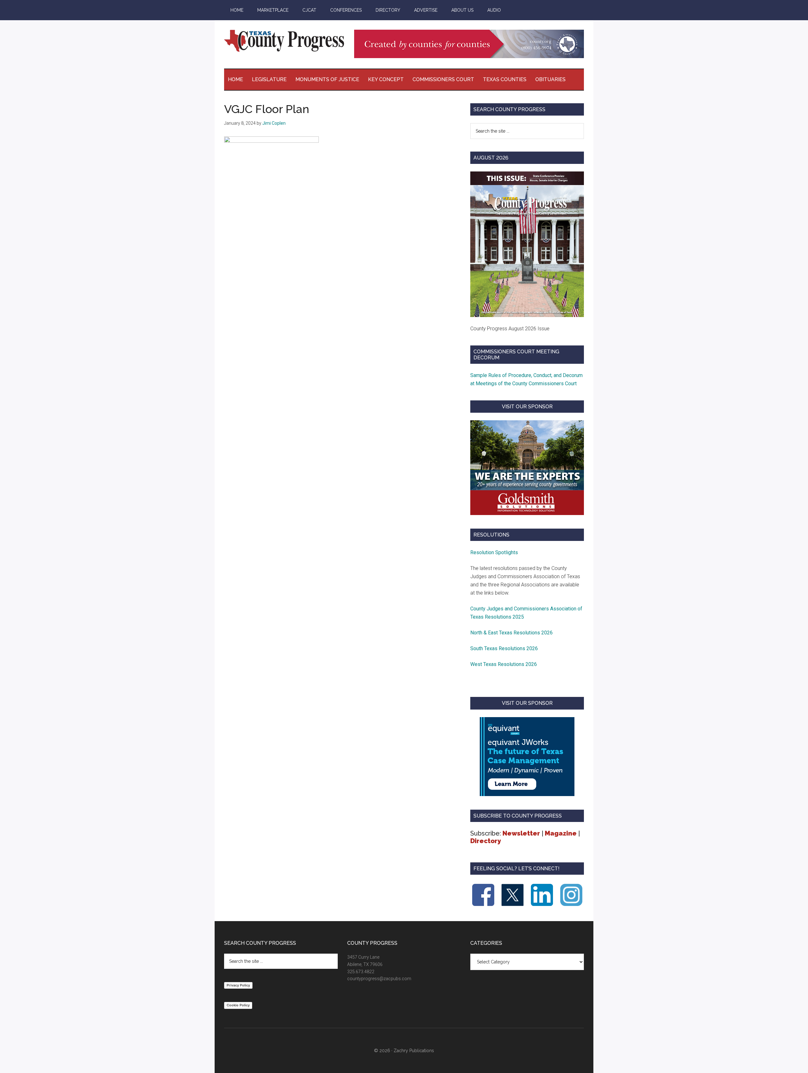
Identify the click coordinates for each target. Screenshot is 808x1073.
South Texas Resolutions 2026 (504, 648)
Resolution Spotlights (494, 552)
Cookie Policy (238, 1005)
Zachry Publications (414, 1050)
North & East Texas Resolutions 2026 (512, 633)
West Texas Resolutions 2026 (503, 664)
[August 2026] (527, 244)
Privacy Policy (238, 985)
